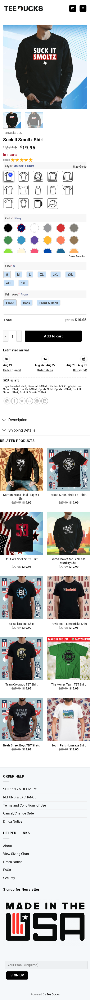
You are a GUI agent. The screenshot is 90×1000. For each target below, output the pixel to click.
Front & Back (48, 303)
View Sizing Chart (16, 854)
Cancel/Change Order (19, 813)
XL (42, 274)
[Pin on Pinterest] (37, 401)
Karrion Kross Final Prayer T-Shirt (21, 496)
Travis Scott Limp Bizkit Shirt (68, 623)
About (7, 846)
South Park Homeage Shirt (68, 745)
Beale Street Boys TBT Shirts (21, 745)
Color (13, 218)
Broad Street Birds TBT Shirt (68, 494)
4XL (9, 283)
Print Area (16, 294)
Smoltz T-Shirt (28, 389)
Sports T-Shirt (62, 389)
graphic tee (74, 386)
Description (17, 420)
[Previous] (10, 67)
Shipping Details (21, 430)
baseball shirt (18, 386)
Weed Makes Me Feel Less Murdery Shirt (68, 560)
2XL (55, 274)
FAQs (7, 870)
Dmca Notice (12, 821)
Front (10, 303)
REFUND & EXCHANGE (19, 797)
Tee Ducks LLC (12, 132)
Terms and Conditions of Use (24, 805)
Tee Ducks (53, 994)
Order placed (12, 370)
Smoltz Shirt (10, 389)
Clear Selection (77, 256)
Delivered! (80, 370)
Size (10, 266)
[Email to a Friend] (29, 401)
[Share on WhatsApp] (7, 401)
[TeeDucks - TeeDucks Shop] (24, 8)
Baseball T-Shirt (37, 386)
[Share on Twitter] (22, 401)
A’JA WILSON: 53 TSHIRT (21, 559)
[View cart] (72, 8)
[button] (83, 8)
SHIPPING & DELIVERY (20, 789)
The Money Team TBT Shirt (68, 684)
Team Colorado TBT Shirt (21, 684)
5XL (23, 283)
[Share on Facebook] (14, 401)
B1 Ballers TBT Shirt (21, 623)
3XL (70, 274)
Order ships (45, 370)
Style (19, 166)
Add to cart (53, 336)
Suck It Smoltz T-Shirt (33, 392)
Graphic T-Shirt (58, 386)
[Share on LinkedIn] (44, 401)
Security (9, 878)
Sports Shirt (46, 389)
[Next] (80, 67)
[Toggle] (4, 420)
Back (26, 303)
